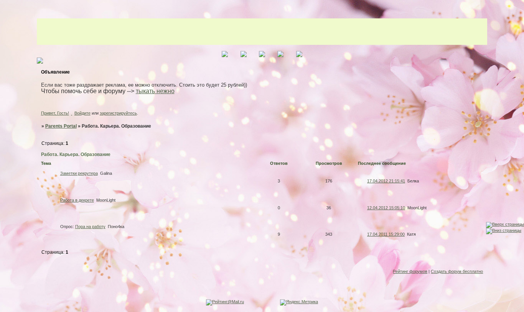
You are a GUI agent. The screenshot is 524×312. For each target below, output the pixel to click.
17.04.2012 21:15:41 (386, 181)
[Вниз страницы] (503, 230)
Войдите (82, 113)
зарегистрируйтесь (118, 113)
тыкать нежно (155, 91)
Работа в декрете (77, 200)
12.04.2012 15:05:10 (386, 207)
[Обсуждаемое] (7, 181)
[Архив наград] (7, 211)
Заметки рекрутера (79, 173)
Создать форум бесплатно (457, 271)
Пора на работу (90, 226)
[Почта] (7, 226)
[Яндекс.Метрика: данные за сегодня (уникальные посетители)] (299, 302)
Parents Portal (61, 126)
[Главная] (7, 166)
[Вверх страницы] (505, 224)
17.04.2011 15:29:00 (386, 234)
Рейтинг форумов (410, 271)
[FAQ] (7, 196)
